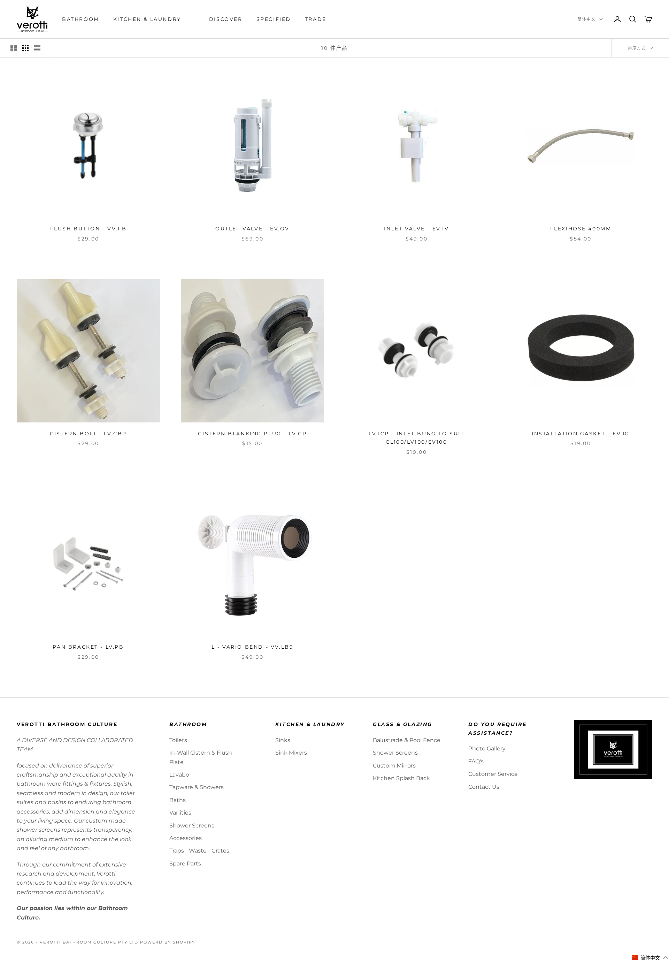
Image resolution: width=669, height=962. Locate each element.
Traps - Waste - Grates (199, 850)
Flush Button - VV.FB (88, 229)
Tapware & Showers (196, 787)
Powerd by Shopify (167, 942)
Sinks (282, 740)
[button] (650, 958)
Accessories (185, 838)
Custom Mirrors (394, 765)
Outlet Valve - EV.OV (252, 229)
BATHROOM (80, 19)
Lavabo (179, 774)
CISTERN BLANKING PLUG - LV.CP (252, 433)
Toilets (178, 740)
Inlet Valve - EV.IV (416, 229)
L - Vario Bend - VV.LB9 (253, 647)
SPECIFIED (273, 19)
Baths (177, 800)
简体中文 (587, 19)
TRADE (315, 19)
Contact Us (483, 787)
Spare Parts (185, 863)
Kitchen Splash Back (401, 778)
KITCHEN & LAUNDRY (147, 19)
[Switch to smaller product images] (25, 48)
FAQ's (476, 761)
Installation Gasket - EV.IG (581, 433)
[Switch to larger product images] (13, 48)
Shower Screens (191, 825)
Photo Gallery (487, 748)
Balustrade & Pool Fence (406, 740)
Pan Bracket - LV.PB (88, 647)
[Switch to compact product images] (37, 48)
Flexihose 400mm (581, 229)
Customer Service (493, 774)
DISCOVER (226, 19)
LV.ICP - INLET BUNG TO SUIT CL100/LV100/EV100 (416, 437)
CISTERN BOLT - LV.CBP (88, 433)
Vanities (180, 812)
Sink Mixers (291, 752)
